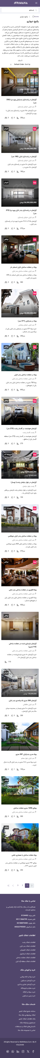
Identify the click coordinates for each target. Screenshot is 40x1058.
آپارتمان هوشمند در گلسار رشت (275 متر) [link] (21, 428)
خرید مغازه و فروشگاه (28, 988)
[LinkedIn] (18, 1052)
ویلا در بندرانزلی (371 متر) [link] (27, 321)
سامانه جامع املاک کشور (27, 1011)
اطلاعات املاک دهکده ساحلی (25, 957)
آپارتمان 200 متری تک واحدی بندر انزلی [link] (22, 700)
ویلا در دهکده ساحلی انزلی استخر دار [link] (23, 267)
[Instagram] (23, 1052)
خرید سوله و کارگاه (29, 992)
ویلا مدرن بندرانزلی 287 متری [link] (26, 754)
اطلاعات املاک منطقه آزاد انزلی (25, 961)
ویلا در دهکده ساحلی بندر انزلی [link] (25, 375)
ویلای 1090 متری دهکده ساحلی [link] (24, 808)
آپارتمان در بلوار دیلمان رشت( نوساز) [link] (23, 482)
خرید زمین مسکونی (28, 996)
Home (36, 16)
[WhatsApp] (13, 1052)
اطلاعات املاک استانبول (27, 954)
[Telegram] (8, 1052)
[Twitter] (28, 1052)
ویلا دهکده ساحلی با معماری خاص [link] (24, 855)
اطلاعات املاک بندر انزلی (27, 946)
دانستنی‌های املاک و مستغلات (25, 1026)
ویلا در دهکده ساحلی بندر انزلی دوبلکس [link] (22, 536)
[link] (20, 82)
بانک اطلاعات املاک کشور (27, 1019)
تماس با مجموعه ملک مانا (26, 1030)
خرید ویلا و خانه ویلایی (27, 977)
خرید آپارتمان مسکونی (28, 980)
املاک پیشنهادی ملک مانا (27, 1015)
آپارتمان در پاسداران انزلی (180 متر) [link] (23, 156)
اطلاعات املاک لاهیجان (27, 950)
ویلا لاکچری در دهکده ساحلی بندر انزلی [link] (22, 590)
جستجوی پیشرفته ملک (27, 1022)
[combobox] (17, 64)
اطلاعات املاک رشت (28, 942)
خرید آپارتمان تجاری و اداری (26, 984)
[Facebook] (33, 1052)
